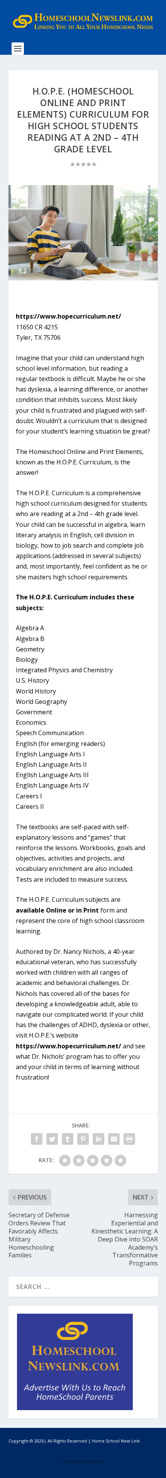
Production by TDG (83, 1461)
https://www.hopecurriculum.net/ (68, 316)
